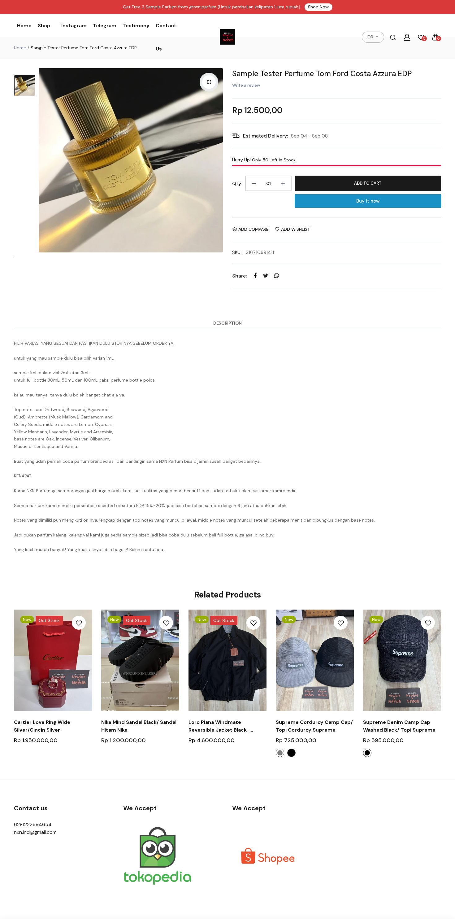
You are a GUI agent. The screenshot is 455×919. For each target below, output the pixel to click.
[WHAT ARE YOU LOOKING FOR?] (392, 37)
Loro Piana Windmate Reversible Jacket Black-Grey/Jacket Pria (218, 726)
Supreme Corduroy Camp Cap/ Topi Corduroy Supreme (314, 726)
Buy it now (368, 201)
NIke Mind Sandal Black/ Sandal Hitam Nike (138, 726)
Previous (13, 687)
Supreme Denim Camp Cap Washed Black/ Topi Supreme (399, 726)
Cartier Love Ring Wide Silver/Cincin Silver (42, 726)
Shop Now (318, 7)
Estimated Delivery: (265, 136)
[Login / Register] (407, 37)
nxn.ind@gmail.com (35, 832)
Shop (44, 25)
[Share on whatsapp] (276, 275)
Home (24, 25)
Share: (239, 276)
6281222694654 (33, 824)
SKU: (236, 252)
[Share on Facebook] (255, 275)
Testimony (136, 25)
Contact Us (166, 37)
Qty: (237, 183)
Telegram (104, 25)
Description (227, 323)
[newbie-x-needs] (227, 37)
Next (442, 687)
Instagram (74, 25)
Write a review (246, 85)
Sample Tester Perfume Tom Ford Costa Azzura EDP (322, 73)
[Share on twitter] (266, 275)
